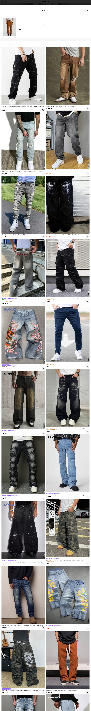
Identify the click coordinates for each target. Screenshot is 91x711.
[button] (43, 110)
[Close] (87, 11)
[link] (23, 106)
